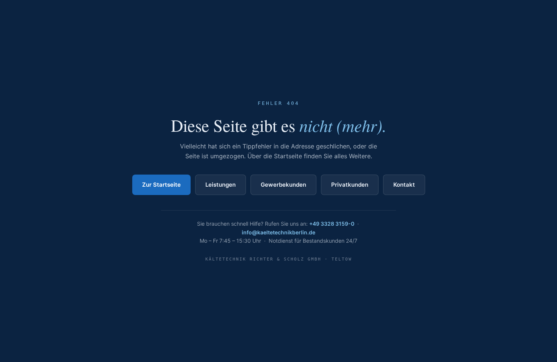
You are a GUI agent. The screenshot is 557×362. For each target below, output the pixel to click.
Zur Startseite (161, 184)
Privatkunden (349, 184)
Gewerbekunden (283, 184)
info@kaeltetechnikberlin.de (278, 232)
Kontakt (404, 184)
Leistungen (220, 184)
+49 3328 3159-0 (331, 223)
